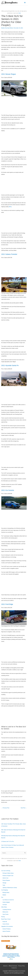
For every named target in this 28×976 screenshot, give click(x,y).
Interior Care (5, 878)
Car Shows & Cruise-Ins (8, 899)
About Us (5, 965)
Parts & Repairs (6, 880)
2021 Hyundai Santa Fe (10, 365)
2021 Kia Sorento (7, 490)
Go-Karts (5, 904)
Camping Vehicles (7, 909)
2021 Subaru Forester (9, 254)
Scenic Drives (6, 924)
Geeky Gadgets (6, 902)
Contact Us (14, 967)
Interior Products (6, 931)
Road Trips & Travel (5, 919)
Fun (2, 897)
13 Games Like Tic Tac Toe (7, 841)
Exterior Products (7, 928)
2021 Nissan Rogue (8, 74)
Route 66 (5, 921)
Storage (4, 882)
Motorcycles (5, 911)
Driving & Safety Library (8, 873)
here (20, 13)
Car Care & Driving (5, 870)
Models (3, 28)
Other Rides (4, 907)
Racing (3, 916)
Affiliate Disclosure (13, 965)
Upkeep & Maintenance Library (10, 887)
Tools (4, 885)
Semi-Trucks (5, 914)
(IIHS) (10, 206)
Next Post (24, 807)
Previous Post (5, 807)
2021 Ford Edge (7, 604)
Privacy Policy (21, 965)
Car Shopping (4, 890)
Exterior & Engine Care (8, 875)
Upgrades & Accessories (7, 926)
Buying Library (6, 892)
